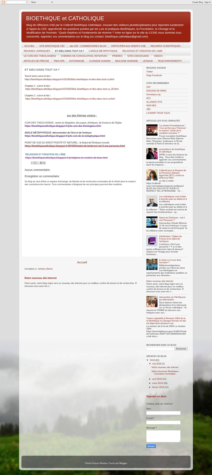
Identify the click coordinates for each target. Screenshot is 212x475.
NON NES (151, 105)
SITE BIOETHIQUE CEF (52, 46)
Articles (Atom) (45, 269)
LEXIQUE (148, 61)
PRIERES (117, 56)
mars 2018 (157, 383)
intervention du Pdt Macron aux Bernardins (172, 298)
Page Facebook (154, 75)
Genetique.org (153, 94)
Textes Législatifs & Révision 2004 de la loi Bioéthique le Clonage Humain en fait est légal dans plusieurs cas (166, 320)
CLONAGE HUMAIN (100, 61)
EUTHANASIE (76, 61)
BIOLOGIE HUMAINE (126, 61)
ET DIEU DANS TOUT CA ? (69, 51)
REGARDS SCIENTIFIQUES (166, 46)
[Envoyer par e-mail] (32, 162)
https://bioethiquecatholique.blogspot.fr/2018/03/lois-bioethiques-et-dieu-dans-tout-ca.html (69, 79)
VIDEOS (158, 56)
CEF (148, 87)
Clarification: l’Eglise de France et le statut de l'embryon (170, 238)
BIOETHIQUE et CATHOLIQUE (65, 18)
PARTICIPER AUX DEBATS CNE (128, 46)
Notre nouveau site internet (40, 278)
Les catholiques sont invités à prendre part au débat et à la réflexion (173, 199)
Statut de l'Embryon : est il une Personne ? (172, 219)
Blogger (123, 463)
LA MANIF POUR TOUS (158, 113)
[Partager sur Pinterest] (44, 162)
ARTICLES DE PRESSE (36, 61)
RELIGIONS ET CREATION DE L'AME (142, 51)
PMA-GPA (59, 61)
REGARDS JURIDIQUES (37, 51)
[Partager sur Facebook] (41, 162)
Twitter (149, 71)
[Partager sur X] (38, 162)
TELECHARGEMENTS (170, 61)
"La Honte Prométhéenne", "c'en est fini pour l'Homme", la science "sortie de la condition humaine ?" (173, 129)
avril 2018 (157, 379)
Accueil (82, 262)
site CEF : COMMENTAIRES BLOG (88, 46)
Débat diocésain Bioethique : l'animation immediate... (166, 372)
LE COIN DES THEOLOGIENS (40, 56)
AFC (148, 98)
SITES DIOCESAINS (138, 56)
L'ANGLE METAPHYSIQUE (103, 51)
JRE (148, 109)
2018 (152, 360)
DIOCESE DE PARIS (156, 91)
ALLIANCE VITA (154, 102)
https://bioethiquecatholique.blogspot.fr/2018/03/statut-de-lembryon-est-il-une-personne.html (75, 145)
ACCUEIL (29, 46)
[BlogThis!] (35, 162)
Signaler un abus (156, 396)
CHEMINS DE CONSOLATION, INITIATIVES (84, 56)
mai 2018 (157, 364)
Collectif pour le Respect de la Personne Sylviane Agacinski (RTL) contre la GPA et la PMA (172, 174)
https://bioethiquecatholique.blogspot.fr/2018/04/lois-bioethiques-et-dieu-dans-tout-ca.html (70, 99)
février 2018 (158, 387)
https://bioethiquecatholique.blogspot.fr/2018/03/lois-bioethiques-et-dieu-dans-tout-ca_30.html (72, 89)
